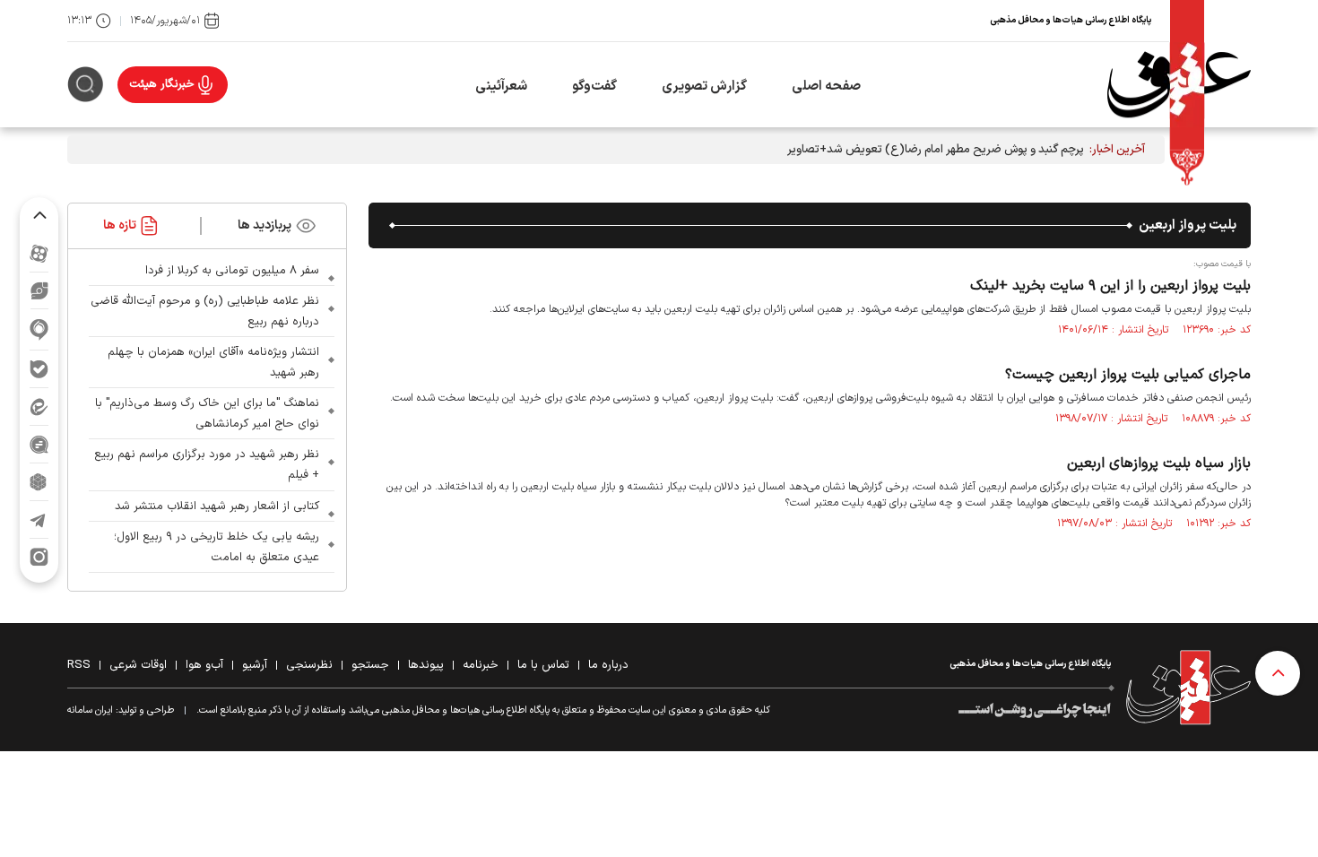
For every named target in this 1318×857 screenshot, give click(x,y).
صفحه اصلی (826, 86)
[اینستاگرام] (39, 557)
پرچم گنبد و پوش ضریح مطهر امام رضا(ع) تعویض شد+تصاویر (935, 150)
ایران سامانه (90, 710)
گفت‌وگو (594, 86)
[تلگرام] (39, 519)
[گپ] (39, 444)
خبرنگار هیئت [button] (162, 84)
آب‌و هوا (204, 665)
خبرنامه (481, 665)
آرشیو (254, 665)
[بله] (39, 368)
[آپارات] (39, 253)
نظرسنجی (309, 665)
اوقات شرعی (138, 665)
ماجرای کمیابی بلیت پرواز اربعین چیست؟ (1128, 374)
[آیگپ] (39, 329)
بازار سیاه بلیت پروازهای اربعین (1159, 463)
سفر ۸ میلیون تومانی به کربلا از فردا (232, 271)
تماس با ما (543, 665)
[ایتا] (39, 406)
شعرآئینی (501, 86)
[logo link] (1179, 84)
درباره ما (608, 665)
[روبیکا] (39, 481)
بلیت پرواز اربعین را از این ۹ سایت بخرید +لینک (1110, 286)
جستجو (370, 665)
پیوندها (426, 665)
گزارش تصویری (704, 86)
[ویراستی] (39, 290)
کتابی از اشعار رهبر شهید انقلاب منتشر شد (217, 506)
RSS (79, 665)
